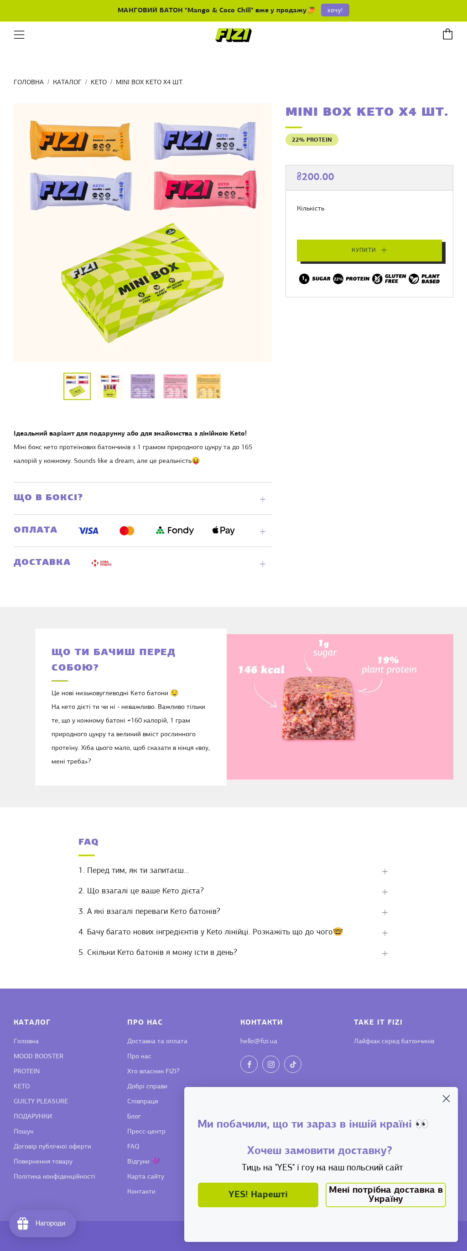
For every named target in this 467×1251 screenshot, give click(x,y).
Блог (134, 1116)
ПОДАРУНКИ (33, 1116)
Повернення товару (43, 1162)
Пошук (23, 1131)
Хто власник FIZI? (153, 1071)
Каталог (67, 82)
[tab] (77, 386)
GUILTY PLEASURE (41, 1101)
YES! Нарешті (258, 1195)
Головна (29, 82)
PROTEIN (27, 1071)
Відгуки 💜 (143, 1162)
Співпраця (142, 1101)
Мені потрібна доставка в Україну (386, 1195)
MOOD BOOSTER (38, 1056)
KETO (99, 82)
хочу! (335, 10)
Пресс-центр (146, 1131)
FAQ (133, 1146)
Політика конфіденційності (54, 1177)
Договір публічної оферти (52, 1146)
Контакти (141, 1192)
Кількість (310, 208)
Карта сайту (145, 1177)
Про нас (139, 1056)
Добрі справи (147, 1086)
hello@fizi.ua (258, 1041)
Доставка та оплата (157, 1041)
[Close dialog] (446, 1099)
